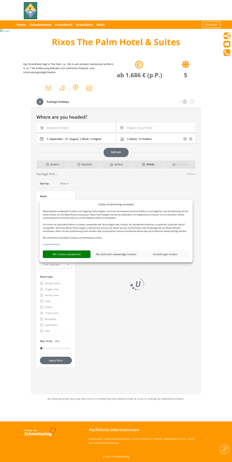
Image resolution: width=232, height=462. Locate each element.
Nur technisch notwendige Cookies (116, 254)
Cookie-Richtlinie (51, 244)
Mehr (101, 25)
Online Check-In (141, 438)
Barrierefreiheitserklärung (104, 443)
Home (21, 25)
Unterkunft (64, 25)
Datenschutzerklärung (117, 438)
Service (157, 438)
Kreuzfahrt (84, 25)
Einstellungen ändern (165, 254)
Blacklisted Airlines (175, 438)
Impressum (95, 438)
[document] (116, 43)
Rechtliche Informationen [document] (114, 430)
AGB (191, 438)
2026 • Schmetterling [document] (117, 456)
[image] (5, 30)
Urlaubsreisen (40, 25)
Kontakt (211, 24)
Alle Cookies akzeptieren (66, 254)
